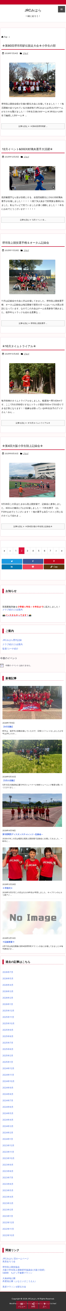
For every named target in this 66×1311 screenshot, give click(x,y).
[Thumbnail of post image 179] (32, 480)
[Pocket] (33, 566)
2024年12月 (8, 1068)
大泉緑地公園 (8, 1278)
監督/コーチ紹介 (10, 648)
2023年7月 (7, 1177)
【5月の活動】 (9, 780)
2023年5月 (7, 1190)
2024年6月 (7, 1107)
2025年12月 (8, 1010)
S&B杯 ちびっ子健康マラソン (17, 1272)
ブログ (25, 53)
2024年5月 (7, 1113)
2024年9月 (7, 1087)
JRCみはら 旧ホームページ (15, 1258)
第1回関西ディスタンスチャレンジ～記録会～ (22, 834)
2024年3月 (7, 1126)
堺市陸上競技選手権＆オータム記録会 (25, 242)
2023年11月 (8, 1151)
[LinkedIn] (12, 566)
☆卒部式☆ (7, 888)
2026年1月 (7, 1004)
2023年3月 (7, 1203)
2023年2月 (7, 1209)
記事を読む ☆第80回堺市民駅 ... (33, 126)
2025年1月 (7, 1062)
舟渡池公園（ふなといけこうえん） (19, 1281)
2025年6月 (7, 1049)
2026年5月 (7, 978)
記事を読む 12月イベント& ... (33, 220)
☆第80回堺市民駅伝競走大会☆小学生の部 (29, 45)
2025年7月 (7, 1042)
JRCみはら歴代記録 (12, 640)
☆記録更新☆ (8, 942)
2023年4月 (7, 1196)
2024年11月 (8, 1074)
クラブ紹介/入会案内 (12, 609)
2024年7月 (7, 1100)
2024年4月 (7, 1119)
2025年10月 (8, 1023)
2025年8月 (7, 1036)
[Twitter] (12, 561)
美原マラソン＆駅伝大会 (14, 1286)
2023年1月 (7, 1216)
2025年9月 (7, 1029)
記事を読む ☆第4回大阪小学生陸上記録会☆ (33, 526)
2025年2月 (7, 1055)
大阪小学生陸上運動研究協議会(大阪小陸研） (24, 1270)
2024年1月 (7, 1139)
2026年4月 (7, 985)
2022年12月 (8, 1222)
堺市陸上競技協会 (11, 1267)
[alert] (33, 665)
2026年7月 (7, 972)
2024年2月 (7, 1132)
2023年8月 (7, 1171)
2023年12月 (8, 1145)
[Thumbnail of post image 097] (32, 378)
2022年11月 (8, 1229)
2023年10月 (8, 1158)
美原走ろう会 (8, 1261)
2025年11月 (8, 1017)
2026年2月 (7, 997)
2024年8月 (7, 1094)
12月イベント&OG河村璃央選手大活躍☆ (27, 149)
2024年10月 (8, 1081)
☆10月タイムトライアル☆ (19, 346)
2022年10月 (8, 1235)
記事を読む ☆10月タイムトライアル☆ (33, 423)
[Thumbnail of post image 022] (32, 80)
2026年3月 (7, 991)
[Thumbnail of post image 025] (32, 178)
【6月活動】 (8, 726)
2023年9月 (7, 1164)
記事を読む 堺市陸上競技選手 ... (33, 323)
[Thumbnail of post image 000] (32, 277)
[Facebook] (33, 561)
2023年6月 (7, 1184)
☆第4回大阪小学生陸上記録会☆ (22, 445)
